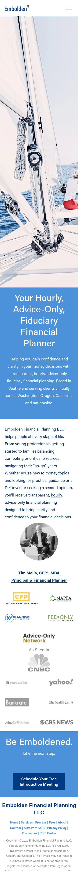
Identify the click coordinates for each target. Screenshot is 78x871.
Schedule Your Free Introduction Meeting (39, 781)
